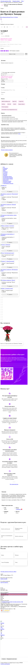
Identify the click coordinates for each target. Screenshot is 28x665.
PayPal (14, 104)
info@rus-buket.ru (4, 582)
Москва (16, 555)
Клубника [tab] (5, 171)
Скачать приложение (5, 663)
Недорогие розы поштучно (18, 529)
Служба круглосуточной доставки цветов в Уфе (12, 601)
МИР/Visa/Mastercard (6, 101)
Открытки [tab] (5, 168)
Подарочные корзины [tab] (8, 177)
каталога (9, 39)
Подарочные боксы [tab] (7, 176)
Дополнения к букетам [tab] (8, 183)
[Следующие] (2, 297)
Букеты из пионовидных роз (6, 536)
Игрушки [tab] (5, 174)
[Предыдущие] (1, 297)
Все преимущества (14, 484)
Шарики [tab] (5, 169)
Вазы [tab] (4, 170)
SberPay (3, 104)
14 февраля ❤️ (19, 509)
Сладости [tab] (5, 172)
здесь (19, 133)
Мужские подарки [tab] (7, 181)
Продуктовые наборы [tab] (8, 178)
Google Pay (21, 101)
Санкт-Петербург (5, 562)
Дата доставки (4, 73)
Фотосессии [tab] (5, 179)
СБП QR (9, 104)
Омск (16, 562)
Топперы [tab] (5, 175)
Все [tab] (4, 167)
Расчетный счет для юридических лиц (9, 109)
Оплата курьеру (5, 106)
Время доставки (4, 78)
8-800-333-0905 (4, 578)
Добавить (10, 191)
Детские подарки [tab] (7, 182)
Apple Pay (14, 101)
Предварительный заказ (11, 658)
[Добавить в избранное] (26, 54)
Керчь (2, 555)
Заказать (4, 658)
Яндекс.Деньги (21, 104)
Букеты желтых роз (5, 529)
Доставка (5, 36)
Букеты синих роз (19, 536)
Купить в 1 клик (12, 54)
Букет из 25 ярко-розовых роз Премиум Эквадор (11, 335)
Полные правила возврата (7, 149)
